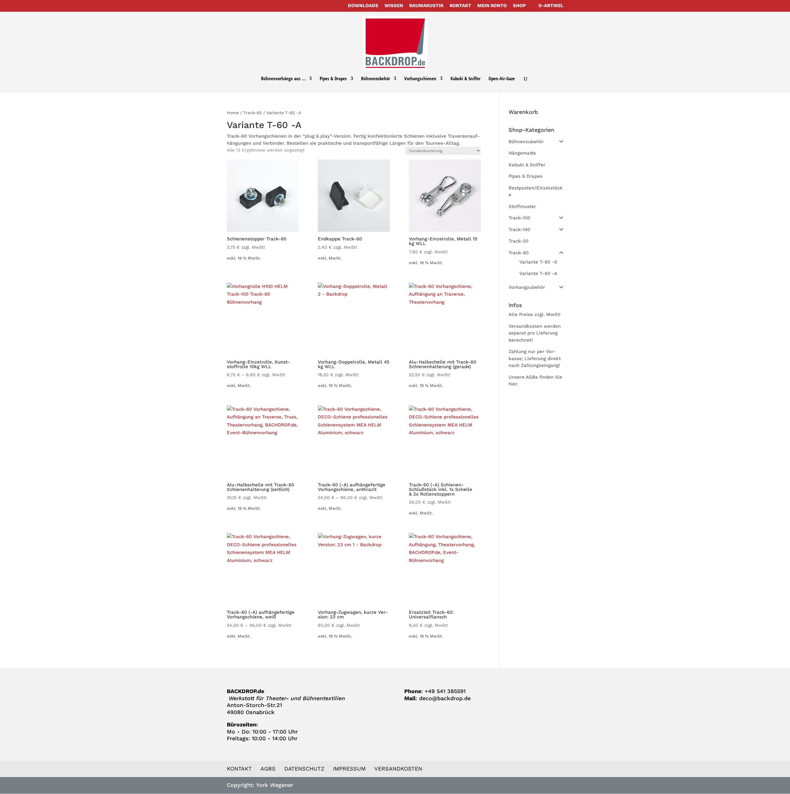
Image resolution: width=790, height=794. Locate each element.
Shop (519, 5)
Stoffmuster (522, 206)
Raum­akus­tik (426, 5)
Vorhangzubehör (527, 287)
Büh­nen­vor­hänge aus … (283, 78)
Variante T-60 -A (538, 273)
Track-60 (252, 112)
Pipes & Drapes (333, 78)
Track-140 (519, 229)
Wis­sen (394, 5)
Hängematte (522, 153)
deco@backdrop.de (445, 698)
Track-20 (518, 241)
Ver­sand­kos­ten (398, 768)
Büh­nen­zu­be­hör (375, 78)
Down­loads (363, 5)
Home (233, 112)
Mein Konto (492, 5)
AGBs (268, 768)
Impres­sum (349, 768)
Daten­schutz (304, 768)
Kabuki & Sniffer (465, 78)
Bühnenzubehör (526, 141)
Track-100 (519, 218)
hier (513, 384)
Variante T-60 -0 (538, 262)
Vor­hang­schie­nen (420, 78)
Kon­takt (460, 5)
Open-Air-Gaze (502, 78)
